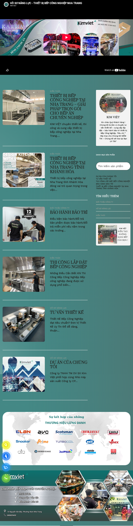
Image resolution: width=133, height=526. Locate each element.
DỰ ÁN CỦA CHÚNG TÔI (68, 364)
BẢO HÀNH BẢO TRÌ (68, 212)
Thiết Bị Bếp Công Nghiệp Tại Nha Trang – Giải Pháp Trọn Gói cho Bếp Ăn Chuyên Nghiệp (68, 107)
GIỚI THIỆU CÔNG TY (59, 208)
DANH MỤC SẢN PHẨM (105, 155)
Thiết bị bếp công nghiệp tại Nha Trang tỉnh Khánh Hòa (67, 165)
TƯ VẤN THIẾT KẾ (67, 312)
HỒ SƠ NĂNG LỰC (58, 308)
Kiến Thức (55, 91)
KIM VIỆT (122, 228)
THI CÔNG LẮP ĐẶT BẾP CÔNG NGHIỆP (68, 264)
